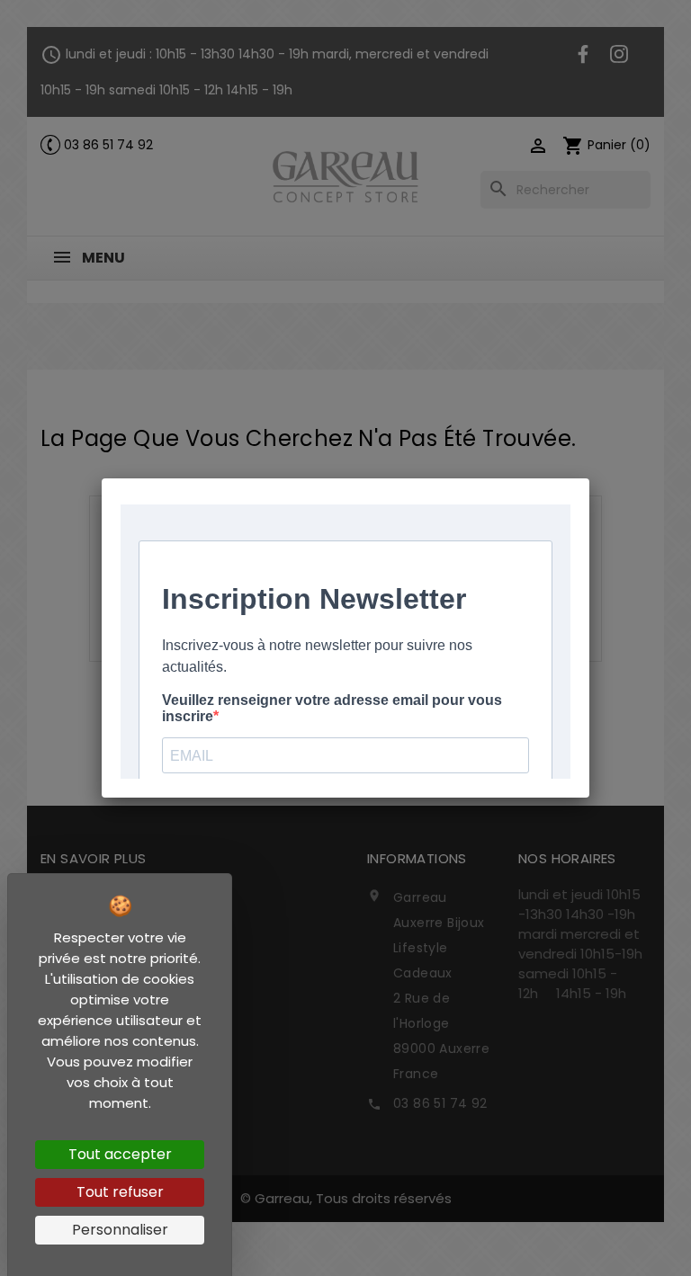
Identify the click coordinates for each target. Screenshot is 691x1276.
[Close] (589, 478)
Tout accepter (120, 1154)
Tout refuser (120, 1192)
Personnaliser (120, 1229)
